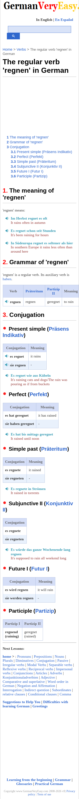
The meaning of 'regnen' (28, 137)
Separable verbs (60, 665)
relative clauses (14, 694)
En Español (64, 20)
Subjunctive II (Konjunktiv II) (36, 166)
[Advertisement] (38, 105)
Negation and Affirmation (36, 686)
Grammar (63, 780)
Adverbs (56, 673)
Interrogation (12, 690)
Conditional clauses (42, 694)
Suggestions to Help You (21, 702)
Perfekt (38, 394)
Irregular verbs (13, 665)
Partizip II (53, 291)
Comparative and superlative (24, 682)
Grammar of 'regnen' (25, 142)
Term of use (44, 794)
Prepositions (43, 656)
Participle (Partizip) (29, 176)
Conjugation (18, 147)
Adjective (48, 677)
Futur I (39, 569)
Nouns (59, 656)
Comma (65, 694)
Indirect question (37, 690)
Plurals (8, 661)
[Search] (13, 36)
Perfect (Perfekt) (27, 157)
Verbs (21, 49)
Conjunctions (23, 673)
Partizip (44, 611)
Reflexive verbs (14, 669)
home (7, 656)
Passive (62, 661)
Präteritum (34, 291)
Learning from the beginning (29, 780)
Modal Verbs (36, 665)
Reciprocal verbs (41, 669)
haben (7, 279)
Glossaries (24, 784)
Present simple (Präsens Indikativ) (41, 152)
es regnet (17, 356)
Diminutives (25, 661)
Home (7, 49)
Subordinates (61, 690)
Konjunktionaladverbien (20, 677)
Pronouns (24, 656)
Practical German (49, 784)
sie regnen (18, 365)
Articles (41, 673)
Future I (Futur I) (27, 171)
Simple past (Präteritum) (33, 162)
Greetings (40, 706)
